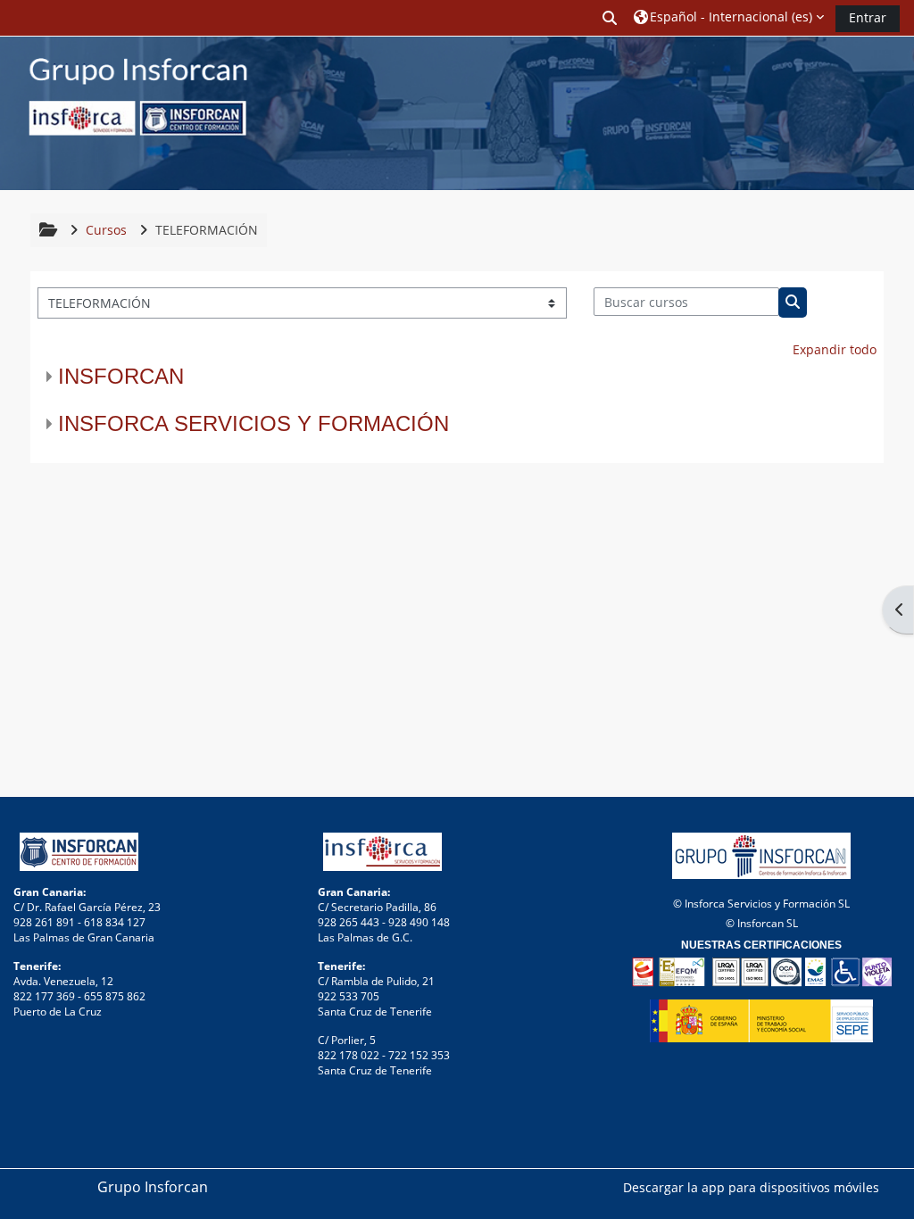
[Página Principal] (125, 112)
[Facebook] (858, 115)
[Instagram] (872, 115)
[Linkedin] (886, 115)
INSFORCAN (121, 376)
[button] (609, 17)
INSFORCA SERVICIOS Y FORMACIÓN (253, 423)
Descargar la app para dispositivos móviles (751, 1187)
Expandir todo (835, 349)
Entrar (867, 17)
